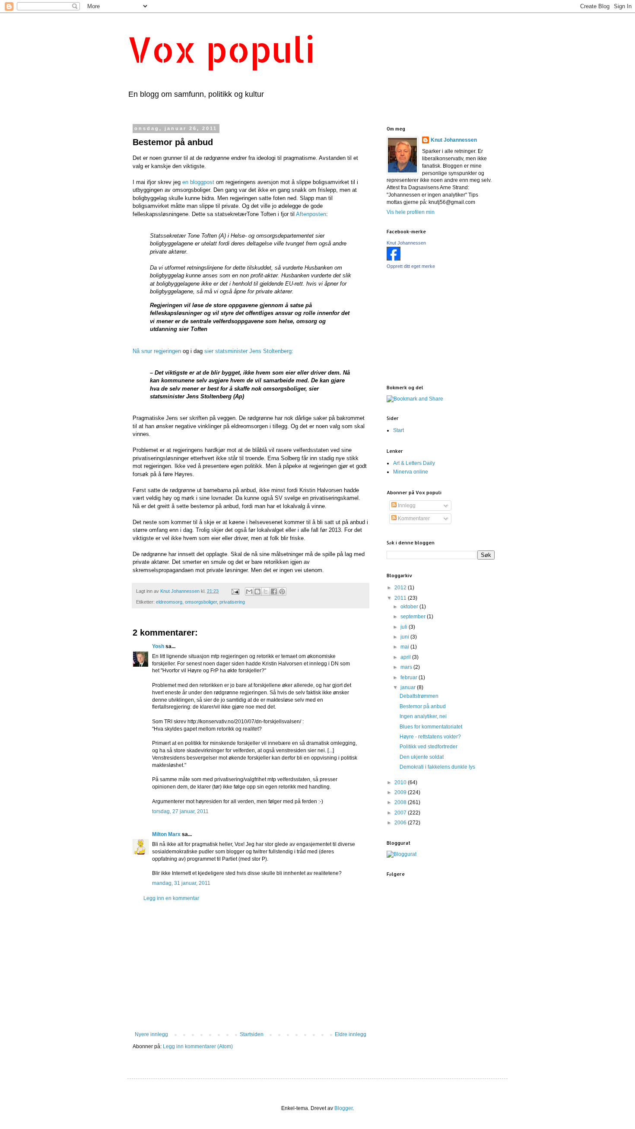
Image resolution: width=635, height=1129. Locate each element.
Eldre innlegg (350, 1034)
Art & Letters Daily (414, 463)
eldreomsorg (169, 601)
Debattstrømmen (419, 696)
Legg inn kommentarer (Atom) (198, 1046)
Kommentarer (413, 518)
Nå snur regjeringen (157, 351)
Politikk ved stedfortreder (428, 747)
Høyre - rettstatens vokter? (430, 737)
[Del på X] (265, 591)
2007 (401, 813)
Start (398, 430)
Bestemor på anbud (423, 706)
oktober (409, 607)
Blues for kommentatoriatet (431, 727)
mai (405, 647)
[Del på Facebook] (274, 591)
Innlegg (406, 505)
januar (408, 687)
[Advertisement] (250, 967)
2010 (401, 782)
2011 (401, 598)
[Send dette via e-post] (249, 591)
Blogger (343, 1108)
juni (405, 637)
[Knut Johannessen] (393, 259)
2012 (401, 588)
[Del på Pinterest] (282, 591)
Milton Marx (166, 834)
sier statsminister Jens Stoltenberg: (248, 351)
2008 (401, 802)
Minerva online (410, 472)
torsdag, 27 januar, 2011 (180, 811)
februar (409, 677)
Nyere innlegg (151, 1034)
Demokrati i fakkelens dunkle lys (437, 767)
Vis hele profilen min (411, 212)
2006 (401, 823)
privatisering (232, 601)
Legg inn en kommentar (171, 898)
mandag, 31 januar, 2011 (181, 883)
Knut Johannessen (454, 140)
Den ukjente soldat (422, 757)
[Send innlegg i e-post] (235, 591)
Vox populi (221, 49)
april (406, 657)
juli (404, 627)
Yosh (158, 646)
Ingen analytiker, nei (423, 716)
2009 (401, 792)
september (413, 617)
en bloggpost (198, 182)
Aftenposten (310, 214)
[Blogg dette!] (257, 591)
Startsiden (252, 1034)
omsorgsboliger (201, 601)
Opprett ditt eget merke (411, 266)
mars (406, 667)
